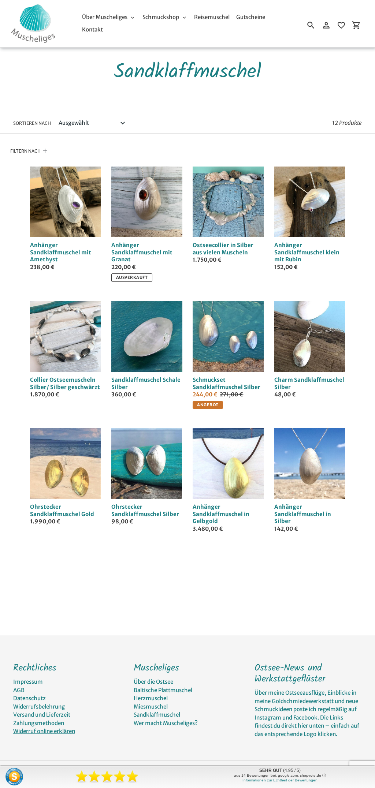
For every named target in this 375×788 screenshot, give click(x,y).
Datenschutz (29, 698)
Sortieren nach (32, 123)
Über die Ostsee (153, 681)
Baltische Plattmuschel (163, 690)
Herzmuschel (151, 698)
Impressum (28, 681)
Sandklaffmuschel (157, 714)
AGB (19, 690)
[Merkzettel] (341, 25)
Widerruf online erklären (44, 731)
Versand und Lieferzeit (41, 714)
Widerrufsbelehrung (39, 706)
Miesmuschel (151, 706)
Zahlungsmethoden (38, 723)
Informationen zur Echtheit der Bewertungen (280, 780)
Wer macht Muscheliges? (166, 723)
